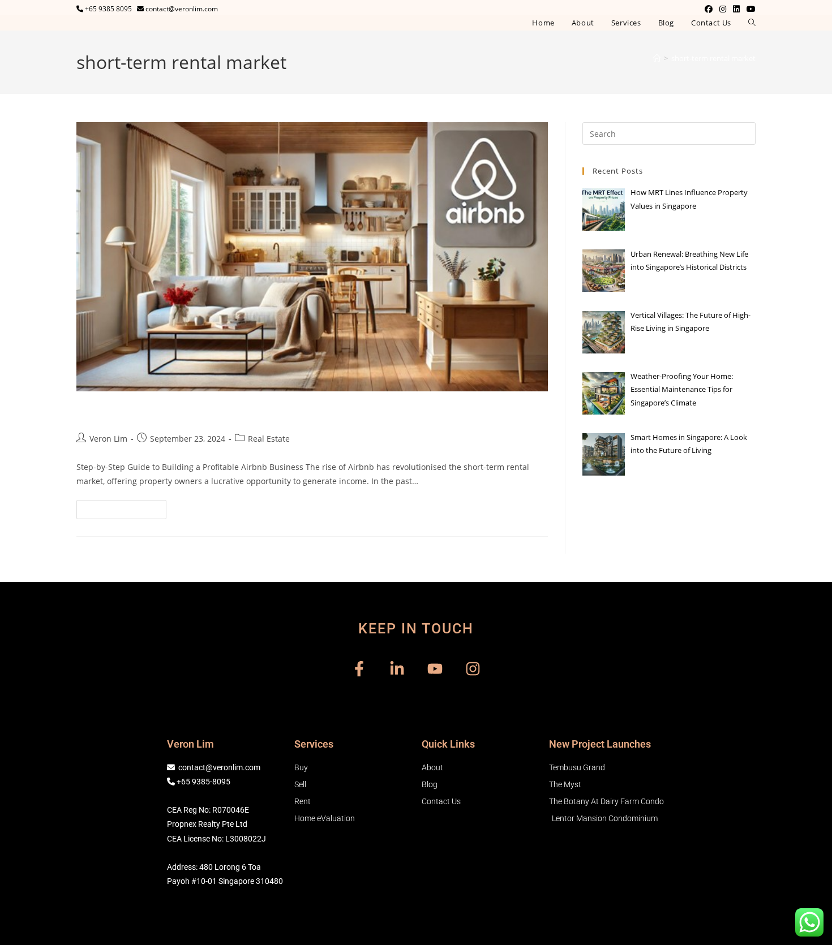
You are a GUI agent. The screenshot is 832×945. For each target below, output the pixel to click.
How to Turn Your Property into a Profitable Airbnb (249, 412)
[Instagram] (473, 668)
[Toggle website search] (752, 23)
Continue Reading (126, 507)
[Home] (657, 58)
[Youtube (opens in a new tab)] (749, 9)
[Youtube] (435, 668)
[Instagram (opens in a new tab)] (723, 9)
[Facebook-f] (359, 668)
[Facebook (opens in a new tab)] (708, 9)
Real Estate (269, 438)
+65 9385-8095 (203, 781)
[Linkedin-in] (397, 668)
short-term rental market (713, 58)
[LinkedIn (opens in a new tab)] (736, 9)
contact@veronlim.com (219, 767)
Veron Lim (108, 438)
